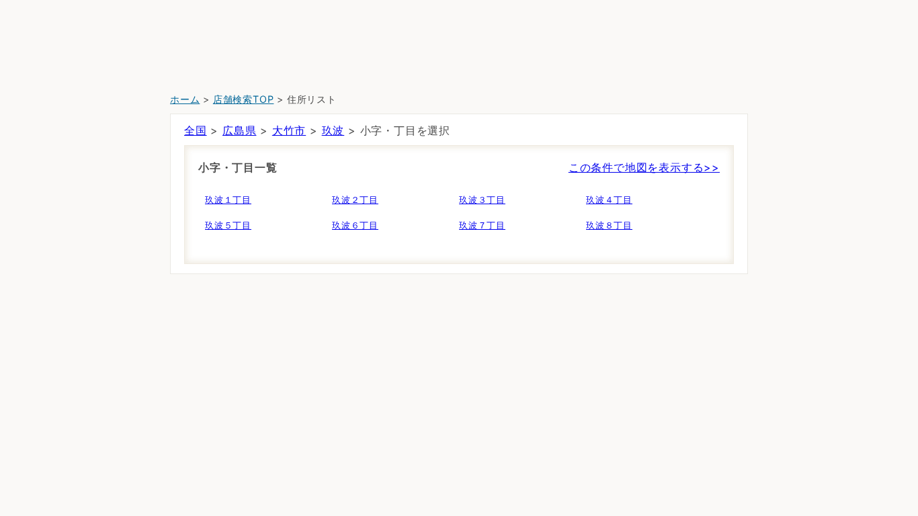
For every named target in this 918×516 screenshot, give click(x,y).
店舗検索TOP (243, 99)
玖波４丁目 (609, 199)
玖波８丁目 (609, 225)
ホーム (185, 99)
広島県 (239, 130)
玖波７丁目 (482, 225)
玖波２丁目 (355, 199)
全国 (195, 130)
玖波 (333, 130)
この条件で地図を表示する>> (644, 167)
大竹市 (289, 130)
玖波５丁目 (228, 225)
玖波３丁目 (482, 199)
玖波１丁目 (228, 199)
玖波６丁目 (355, 225)
